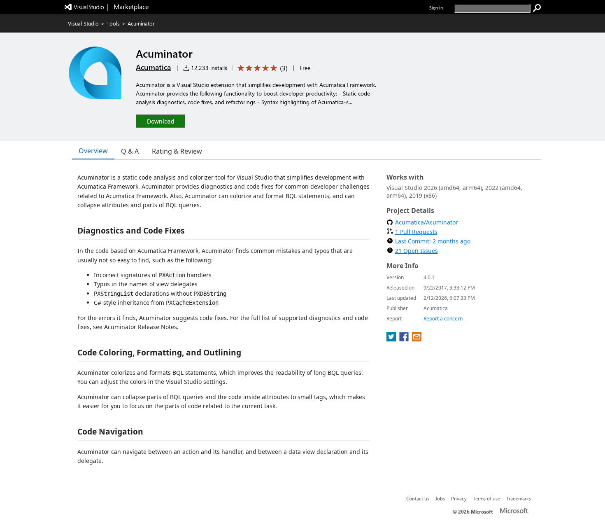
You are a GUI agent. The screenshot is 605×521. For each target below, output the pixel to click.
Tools (113, 23)
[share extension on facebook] (404, 338)
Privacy (459, 498)
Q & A (130, 151)
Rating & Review (177, 151)
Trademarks (518, 498)
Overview (93, 150)
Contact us (417, 498)
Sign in (436, 8)
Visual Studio (83, 23)
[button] (160, 121)
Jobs (440, 498)
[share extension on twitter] (392, 338)
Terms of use (486, 498)
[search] (537, 8)
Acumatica (153, 67)
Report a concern (443, 318)
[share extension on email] (416, 338)
